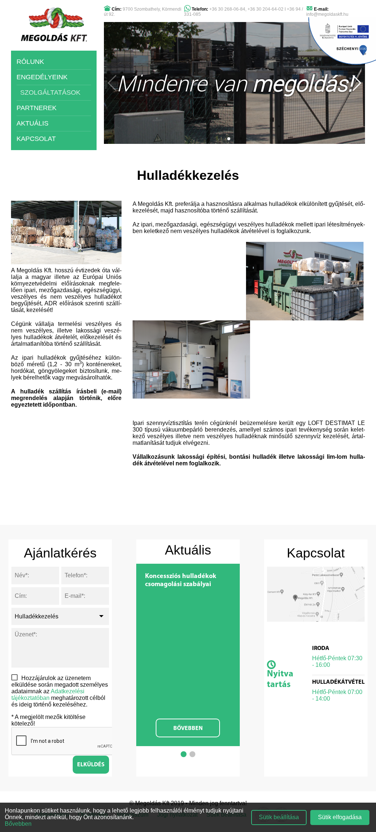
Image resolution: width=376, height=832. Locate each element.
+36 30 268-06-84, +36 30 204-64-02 (246, 9)
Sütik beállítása (279, 817)
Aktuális (32, 123)
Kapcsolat (36, 138)
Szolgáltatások (50, 92)
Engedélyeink (42, 77)
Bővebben (188, 728)
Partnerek (37, 108)
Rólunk (30, 61)
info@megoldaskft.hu (327, 14)
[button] (228, 138)
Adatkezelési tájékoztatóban (47, 694)
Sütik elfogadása (340, 817)
